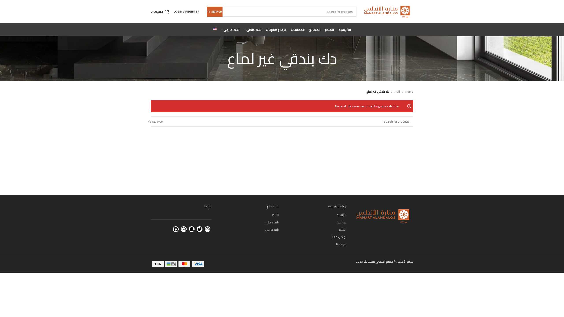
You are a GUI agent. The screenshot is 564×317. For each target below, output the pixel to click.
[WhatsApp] (184, 229)
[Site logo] (387, 11)
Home (409, 92)
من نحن (341, 222)
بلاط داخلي (272, 222)
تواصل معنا (339, 237)
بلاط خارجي (272, 230)
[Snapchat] (192, 229)
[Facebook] (176, 229)
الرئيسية (341, 215)
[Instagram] (207, 229)
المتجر (342, 230)
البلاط (275, 215)
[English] (215, 29)
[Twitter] (199, 229)
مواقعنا (341, 244)
